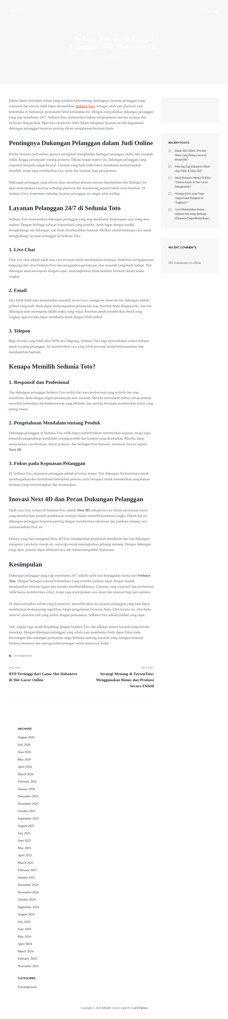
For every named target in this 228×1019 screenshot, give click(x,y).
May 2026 (24, 759)
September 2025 (28, 818)
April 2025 (25, 855)
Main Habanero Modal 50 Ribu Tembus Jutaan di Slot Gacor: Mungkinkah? (193, 182)
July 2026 (24, 744)
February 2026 (27, 781)
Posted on (114, 55)
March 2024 (25, 951)
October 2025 (26, 811)
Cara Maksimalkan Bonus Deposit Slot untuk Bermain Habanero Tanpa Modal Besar (192, 214)
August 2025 (26, 826)
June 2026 (24, 752)
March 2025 (25, 862)
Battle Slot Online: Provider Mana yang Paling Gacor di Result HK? (190, 155)
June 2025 (24, 840)
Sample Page (208, 11)
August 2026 (26, 737)
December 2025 (28, 796)
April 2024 (25, 944)
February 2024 (27, 958)
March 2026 (25, 774)
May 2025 (24, 848)
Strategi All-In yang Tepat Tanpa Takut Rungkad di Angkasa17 (189, 198)
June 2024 (24, 929)
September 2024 (28, 907)
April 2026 (25, 766)
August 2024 (26, 914)
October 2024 (26, 899)
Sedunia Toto (85, 106)
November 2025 (28, 803)
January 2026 (26, 789)
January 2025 (26, 877)
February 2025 (27, 870)
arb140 (17, 10)
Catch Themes (139, 1007)
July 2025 (24, 833)
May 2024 (24, 936)
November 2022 (28, 966)
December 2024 (28, 885)
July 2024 (24, 922)
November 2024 (28, 892)
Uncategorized (23, 655)
